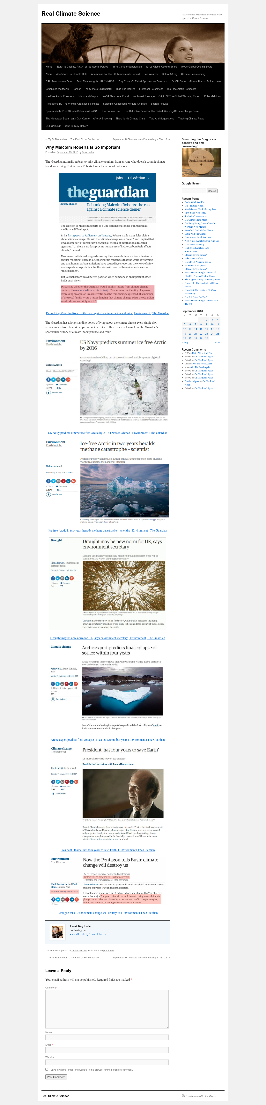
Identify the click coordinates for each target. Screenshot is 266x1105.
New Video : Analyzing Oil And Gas (202, 240)
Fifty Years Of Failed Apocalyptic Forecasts (143, 81)
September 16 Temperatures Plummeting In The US (141, 139)
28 (195, 338)
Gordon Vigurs (192, 381)
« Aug (185, 342)
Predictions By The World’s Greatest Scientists (72, 103)
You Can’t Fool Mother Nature (199, 230)
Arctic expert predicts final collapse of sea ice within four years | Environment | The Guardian (108, 739)
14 (195, 328)
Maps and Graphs (88, 96)
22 (201, 333)
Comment (51, 987)
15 (201, 328)
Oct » (218, 342)
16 (206, 328)
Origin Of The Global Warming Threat (179, 96)
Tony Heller (88, 152)
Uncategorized (79, 950)
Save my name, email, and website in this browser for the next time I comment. (92, 1069)
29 (201, 338)
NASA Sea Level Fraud (115, 96)
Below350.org (169, 74)
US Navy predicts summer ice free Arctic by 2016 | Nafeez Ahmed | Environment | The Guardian (107, 433)
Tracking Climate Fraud (191, 118)
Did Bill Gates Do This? (196, 296)
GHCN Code (179, 81)
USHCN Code (53, 126)
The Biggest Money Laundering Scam (202, 279)
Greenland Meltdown (57, 89)
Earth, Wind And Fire (195, 202)
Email (49, 1044)
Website (49, 1057)
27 (190, 338)
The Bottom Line (110, 111)
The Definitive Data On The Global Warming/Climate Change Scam (161, 111)
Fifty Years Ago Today (195, 212)
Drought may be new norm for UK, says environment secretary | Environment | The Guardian (107, 638)
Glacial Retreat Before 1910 (205, 81)
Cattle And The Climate (195, 233)
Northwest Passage (144, 96)
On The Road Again (194, 205)
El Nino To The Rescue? (196, 254)
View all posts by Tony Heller (88, 934)
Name (49, 1032)
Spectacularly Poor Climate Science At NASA (72, 111)
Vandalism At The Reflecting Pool (200, 209)
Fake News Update (194, 258)
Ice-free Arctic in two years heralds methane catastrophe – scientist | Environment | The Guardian (107, 530)
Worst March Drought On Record (200, 272)
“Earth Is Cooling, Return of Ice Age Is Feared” (82, 66)
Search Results (159, 103)
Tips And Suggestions (161, 118)
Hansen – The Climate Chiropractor (92, 89)
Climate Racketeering (193, 74)
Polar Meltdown (212, 96)
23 (206, 333)
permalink (108, 950)
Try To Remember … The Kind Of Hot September (72, 139)
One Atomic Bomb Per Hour (198, 237)
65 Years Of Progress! (195, 265)
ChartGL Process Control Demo (200, 275)
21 (195, 333)
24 (212, 333)
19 (184, 333)
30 (206, 338)
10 (212, 324)
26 (184, 338)
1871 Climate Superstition (127, 66)
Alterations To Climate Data (71, 74)
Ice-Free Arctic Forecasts (60, 96)
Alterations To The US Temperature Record (115, 74)
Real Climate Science (70, 13)
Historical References (151, 89)
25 (217, 333)
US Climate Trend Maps (196, 219)
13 (190, 328)
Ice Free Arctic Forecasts (181, 89)
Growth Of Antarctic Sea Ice (198, 261)
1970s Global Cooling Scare (161, 66)
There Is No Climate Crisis (130, 118)
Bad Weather (151, 74)
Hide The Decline (125, 89)
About (49, 74)
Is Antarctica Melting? (195, 244)
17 (212, 328)
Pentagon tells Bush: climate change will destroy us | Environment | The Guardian (108, 913)
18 (217, 328)
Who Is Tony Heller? (76, 126)
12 (184, 328)
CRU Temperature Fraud (59, 81)
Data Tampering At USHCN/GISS (96, 81)
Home (49, 66)
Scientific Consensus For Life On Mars (125, 103)
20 (190, 333)
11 (217, 324)
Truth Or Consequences (196, 216)
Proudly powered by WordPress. (201, 1095)
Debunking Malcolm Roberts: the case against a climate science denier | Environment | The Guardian (107, 313)
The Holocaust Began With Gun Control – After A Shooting (79, 118)
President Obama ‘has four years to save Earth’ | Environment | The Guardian (108, 850)
